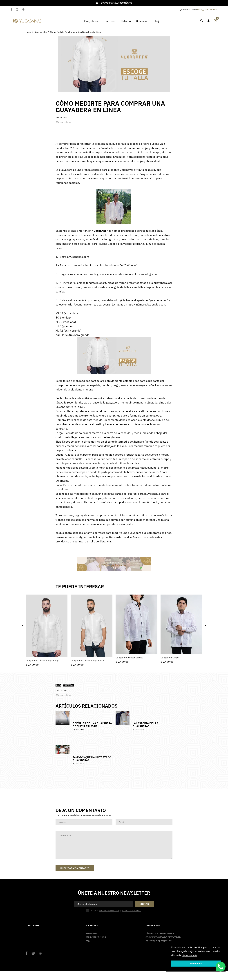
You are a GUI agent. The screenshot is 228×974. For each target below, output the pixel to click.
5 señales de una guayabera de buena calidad (92, 725)
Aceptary (116, 910)
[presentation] (22, 625)
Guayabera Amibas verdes (129, 657)
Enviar (144, 903)
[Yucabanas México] (27, 20)
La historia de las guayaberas (145, 725)
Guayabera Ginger (170, 657)
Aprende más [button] (189, 955)
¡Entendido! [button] (196, 963)
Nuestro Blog (40, 32)
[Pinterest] (23, 9)
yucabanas (68, 685)
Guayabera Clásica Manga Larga (42, 660)
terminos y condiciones (109, 910)
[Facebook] (11, 9)
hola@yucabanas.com (207, 9)
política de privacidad (131, 910)
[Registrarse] (208, 20)
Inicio (28, 32)
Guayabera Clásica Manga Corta (87, 660)
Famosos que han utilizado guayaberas (92, 759)
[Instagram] (17, 9)
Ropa (58, 685)
